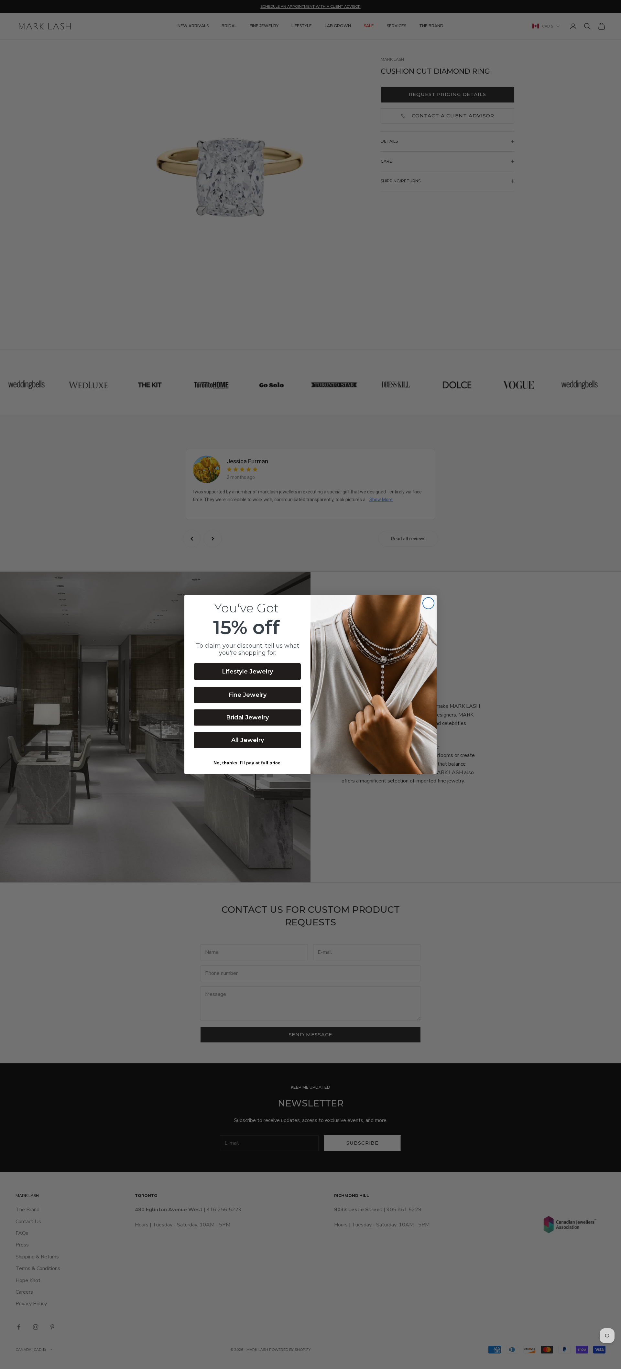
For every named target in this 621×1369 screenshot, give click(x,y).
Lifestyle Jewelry (247, 671)
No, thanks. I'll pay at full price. (247, 762)
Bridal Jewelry (247, 717)
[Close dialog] (428, 603)
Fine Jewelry (247, 694)
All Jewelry (247, 740)
